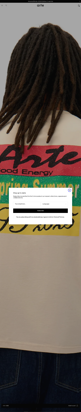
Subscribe (40, 210)
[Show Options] (66, 204)
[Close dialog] (69, 190)
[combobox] (54, 204)
